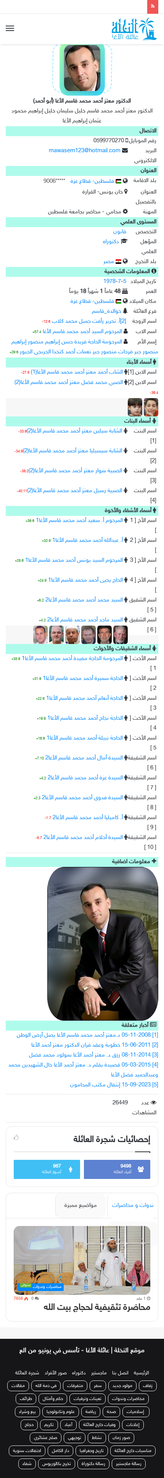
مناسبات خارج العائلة (132, 1451)
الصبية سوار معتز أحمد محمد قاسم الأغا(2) (75, 471)
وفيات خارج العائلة (99, 1425)
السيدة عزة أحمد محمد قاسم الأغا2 (85, 778)
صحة (111, 1412)
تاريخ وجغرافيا (92, 1451)
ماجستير (99, 1373)
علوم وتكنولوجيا (61, 1412)
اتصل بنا (120, 1373)
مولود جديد (122, 1386)
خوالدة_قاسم (106, 311)
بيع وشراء (27, 1412)
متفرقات (75, 1386)
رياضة (90, 1412)
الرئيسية (141, 1373)
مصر (109, 262)
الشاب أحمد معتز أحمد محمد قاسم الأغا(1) (77, 372)
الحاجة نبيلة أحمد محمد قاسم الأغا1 (85, 738)
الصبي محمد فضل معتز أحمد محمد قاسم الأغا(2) (68, 382)
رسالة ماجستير (128, 1464)
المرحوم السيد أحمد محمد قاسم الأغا (82, 331)
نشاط (97, 1438)
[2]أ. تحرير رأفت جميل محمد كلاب (89, 321)
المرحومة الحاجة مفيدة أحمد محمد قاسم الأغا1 (72, 658)
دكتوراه (111, 242)
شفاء (27, 1464)
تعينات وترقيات (87, 1399)
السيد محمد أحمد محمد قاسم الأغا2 (84, 600)
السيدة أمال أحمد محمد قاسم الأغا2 (84, 758)
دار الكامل (60, 1451)
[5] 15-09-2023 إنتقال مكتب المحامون (114, 1085)
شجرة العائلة (27, 1373)
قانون (119, 232)
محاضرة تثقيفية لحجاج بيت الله (97, 1307)
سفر (98, 1386)
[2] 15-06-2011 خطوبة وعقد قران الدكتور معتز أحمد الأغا (94, 1045)
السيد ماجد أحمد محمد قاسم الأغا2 (85, 620)
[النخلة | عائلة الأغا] (135, 29)
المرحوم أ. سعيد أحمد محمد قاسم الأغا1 (79, 520)
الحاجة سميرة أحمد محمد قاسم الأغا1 (83, 678)
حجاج (29, 1425)
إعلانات (133, 1425)
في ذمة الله (45, 1386)
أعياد (68, 1425)
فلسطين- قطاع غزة (93, 181)
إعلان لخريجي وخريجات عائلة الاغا (102, 6)
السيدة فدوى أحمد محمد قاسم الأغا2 (82, 798)
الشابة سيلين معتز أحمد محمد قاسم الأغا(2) (74, 431)
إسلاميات (136, 1412)
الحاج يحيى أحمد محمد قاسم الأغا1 (85, 580)
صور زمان (121, 1438)
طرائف (26, 1399)
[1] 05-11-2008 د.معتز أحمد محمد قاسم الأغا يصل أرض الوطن (87, 1035)
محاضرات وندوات (128, 1399)
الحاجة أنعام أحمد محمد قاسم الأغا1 (84, 698)
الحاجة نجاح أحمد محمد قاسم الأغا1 (85, 718)
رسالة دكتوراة (93, 1464)
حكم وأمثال (53, 1399)
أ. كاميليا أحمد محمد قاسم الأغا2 (88, 818)
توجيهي (74, 1438)
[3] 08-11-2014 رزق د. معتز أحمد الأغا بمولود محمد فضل (93, 1055)
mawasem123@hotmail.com (85, 151)
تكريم (49, 1425)
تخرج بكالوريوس (56, 1464)
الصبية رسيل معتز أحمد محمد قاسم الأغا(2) (74, 491)
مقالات (18, 1386)
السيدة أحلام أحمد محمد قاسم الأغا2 (83, 837)
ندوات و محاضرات (133, 1205)
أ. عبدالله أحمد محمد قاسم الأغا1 (87, 540)
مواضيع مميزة (80, 1205)
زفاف (148, 1386)
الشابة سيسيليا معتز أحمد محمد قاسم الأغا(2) (72, 451)
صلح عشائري (45, 1438)
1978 (109, 281)
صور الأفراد (56, 1373)
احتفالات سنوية (27, 1451)
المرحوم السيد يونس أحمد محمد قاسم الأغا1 (74, 560)
